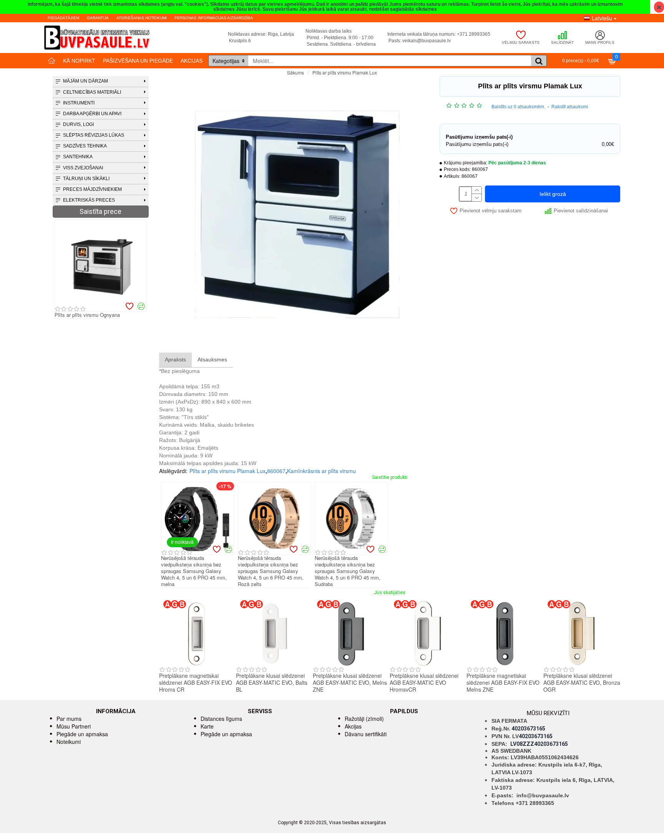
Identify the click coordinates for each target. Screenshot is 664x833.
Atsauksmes (212, 359)
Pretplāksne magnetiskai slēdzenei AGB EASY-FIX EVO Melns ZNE (503, 682)
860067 (276, 471)
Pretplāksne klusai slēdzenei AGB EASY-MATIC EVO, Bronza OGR (581, 682)
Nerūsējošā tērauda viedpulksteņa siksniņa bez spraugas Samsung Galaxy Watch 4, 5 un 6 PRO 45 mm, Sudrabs (347, 571)
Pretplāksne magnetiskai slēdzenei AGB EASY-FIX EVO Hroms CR (195, 682)
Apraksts (175, 359)
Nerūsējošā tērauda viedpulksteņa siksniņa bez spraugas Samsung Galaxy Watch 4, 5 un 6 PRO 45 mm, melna (194, 571)
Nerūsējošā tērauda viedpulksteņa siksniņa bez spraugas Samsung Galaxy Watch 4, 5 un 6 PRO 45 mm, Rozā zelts (271, 571)
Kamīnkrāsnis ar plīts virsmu (321, 471)
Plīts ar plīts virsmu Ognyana (87, 315)
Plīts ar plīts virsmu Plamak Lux (227, 471)
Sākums (295, 72)
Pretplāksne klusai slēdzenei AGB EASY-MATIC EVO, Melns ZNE (350, 682)
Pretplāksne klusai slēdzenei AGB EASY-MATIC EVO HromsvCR (424, 682)
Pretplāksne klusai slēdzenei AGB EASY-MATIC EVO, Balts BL (271, 682)
